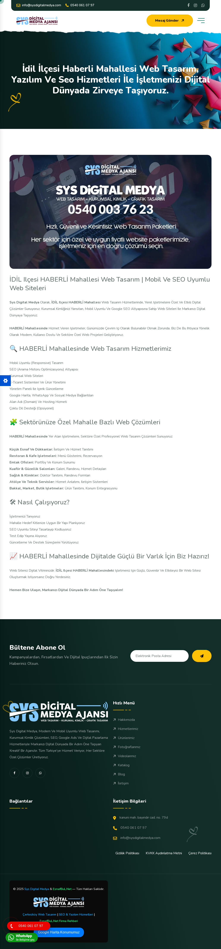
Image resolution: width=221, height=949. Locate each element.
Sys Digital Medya (36, 889)
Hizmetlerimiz (128, 728)
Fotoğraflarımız (129, 747)
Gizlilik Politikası (127, 853)
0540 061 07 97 (82, 5)
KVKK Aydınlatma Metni (164, 853)
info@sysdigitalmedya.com (41, 5)
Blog (121, 774)
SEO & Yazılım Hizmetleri (76, 914)
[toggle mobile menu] (201, 20)
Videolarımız (127, 756)
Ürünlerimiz (126, 738)
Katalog (123, 765)
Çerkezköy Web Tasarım (39, 914)
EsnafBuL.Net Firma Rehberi (59, 921)
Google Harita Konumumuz (59, 932)
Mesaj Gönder (167, 20)
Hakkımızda (126, 719)
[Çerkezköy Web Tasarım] (58, 901)
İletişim (123, 783)
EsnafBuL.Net (62, 889)
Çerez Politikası (200, 853)
